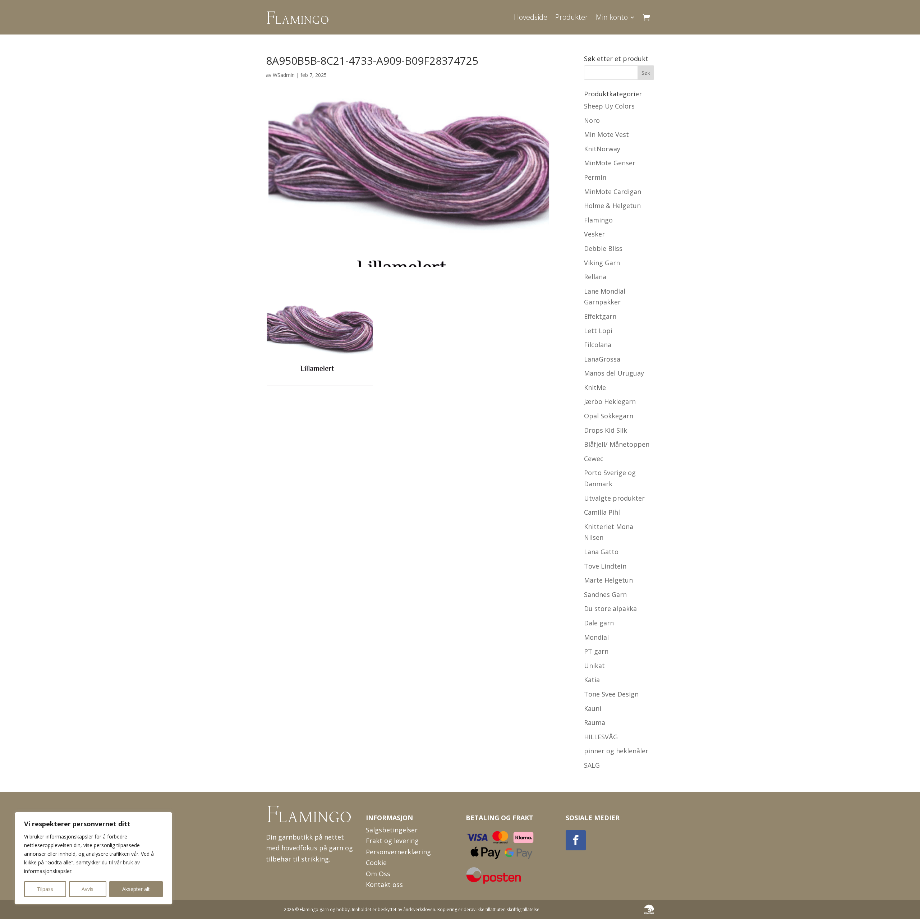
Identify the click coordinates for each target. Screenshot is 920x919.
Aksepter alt (136, 889)
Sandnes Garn (605, 594)
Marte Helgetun (608, 580)
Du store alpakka (610, 608)
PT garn (596, 651)
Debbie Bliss (603, 248)
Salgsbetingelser (392, 830)
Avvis (87, 889)
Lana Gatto (601, 551)
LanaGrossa (602, 359)
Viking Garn (602, 262)
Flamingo (598, 220)
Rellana (595, 276)
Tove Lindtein (605, 566)
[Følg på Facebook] (576, 840)
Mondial (596, 637)
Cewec (593, 458)
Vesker (594, 234)
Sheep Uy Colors (609, 106)
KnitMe (595, 387)
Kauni (592, 708)
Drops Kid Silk (605, 430)
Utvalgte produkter (614, 498)
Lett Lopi (598, 330)
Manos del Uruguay (614, 373)
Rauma (594, 722)
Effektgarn (600, 316)
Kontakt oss (384, 884)
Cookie (376, 862)
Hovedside (530, 17)
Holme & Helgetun (612, 205)
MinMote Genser (609, 162)
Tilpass (45, 889)
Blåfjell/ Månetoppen (616, 444)
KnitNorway (602, 148)
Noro (592, 120)
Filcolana (597, 344)
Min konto (612, 17)
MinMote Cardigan (612, 191)
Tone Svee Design (611, 694)
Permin (595, 177)
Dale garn (599, 623)
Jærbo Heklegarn (610, 401)
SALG (592, 765)
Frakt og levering (392, 840)
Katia (592, 679)
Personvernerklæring (398, 851)
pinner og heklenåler (616, 750)
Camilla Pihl (602, 512)
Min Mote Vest (606, 134)
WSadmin (284, 75)
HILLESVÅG (601, 736)
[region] (93, 858)
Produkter (571, 17)
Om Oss (378, 873)
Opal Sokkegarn (608, 416)
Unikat (594, 665)
